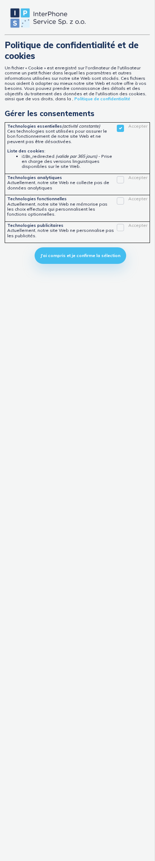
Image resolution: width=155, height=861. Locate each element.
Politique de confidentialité (102, 98)
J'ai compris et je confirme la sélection (80, 255)
